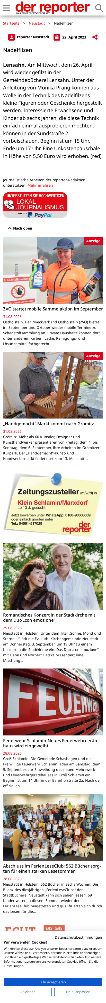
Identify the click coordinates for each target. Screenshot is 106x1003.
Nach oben (22, 228)
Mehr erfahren (40, 185)
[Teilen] (95, 37)
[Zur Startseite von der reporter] (52, 7)
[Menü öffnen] (6, 8)
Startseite (11, 23)
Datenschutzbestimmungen (78, 937)
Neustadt (37, 23)
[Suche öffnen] (99, 8)
